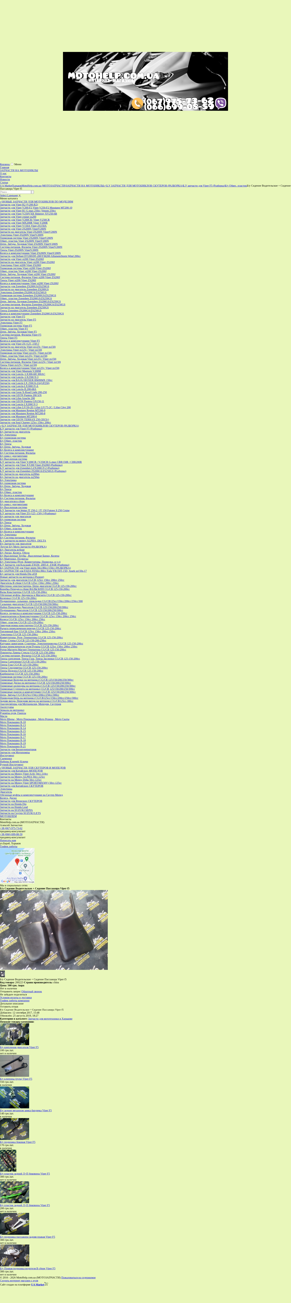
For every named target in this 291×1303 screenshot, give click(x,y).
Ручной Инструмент (11, 764)
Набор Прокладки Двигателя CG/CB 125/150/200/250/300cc (34, 607)
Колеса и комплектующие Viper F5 (20, 340)
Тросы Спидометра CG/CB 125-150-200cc (24, 667)
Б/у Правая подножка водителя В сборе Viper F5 (27, 1268)
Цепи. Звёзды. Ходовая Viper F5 (18, 331)
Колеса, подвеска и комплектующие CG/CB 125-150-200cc (33, 613)
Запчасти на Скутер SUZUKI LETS (20, 813)
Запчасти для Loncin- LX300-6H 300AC (22, 374)
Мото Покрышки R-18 (13, 740)
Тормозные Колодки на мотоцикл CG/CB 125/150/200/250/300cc (37, 679)
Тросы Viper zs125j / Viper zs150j (18, 365)
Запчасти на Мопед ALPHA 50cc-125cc (22, 776)
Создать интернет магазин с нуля (19, 1280)
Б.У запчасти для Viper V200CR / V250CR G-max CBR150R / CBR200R (41, 462)
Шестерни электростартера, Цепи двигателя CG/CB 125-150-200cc (38, 586)
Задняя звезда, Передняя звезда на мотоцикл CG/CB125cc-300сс (36, 701)
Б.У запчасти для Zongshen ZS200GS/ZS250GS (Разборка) (33, 471)
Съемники (6, 758)
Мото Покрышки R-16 (13, 734)
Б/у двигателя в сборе (12, 501)
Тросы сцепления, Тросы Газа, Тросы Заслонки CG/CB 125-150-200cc (40, 658)
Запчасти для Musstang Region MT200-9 (22, 410)
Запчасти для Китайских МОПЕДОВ (21, 770)
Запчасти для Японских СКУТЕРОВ (21, 801)
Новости (5, 179)
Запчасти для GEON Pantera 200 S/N (21, 395)
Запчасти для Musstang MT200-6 (18, 416)
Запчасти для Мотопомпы (15, 752)
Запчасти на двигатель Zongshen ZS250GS (24, 307)
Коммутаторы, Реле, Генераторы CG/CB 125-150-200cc (31, 637)
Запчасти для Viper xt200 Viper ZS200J (22, 259)
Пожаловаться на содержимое (78, 1277)
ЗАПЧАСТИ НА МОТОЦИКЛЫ (19, 170)
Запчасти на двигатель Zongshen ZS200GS (24, 289)
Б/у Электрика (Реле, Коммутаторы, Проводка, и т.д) (30, 561)
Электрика (6, 788)
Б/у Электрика (8, 434)
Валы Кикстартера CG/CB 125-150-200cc (23, 592)
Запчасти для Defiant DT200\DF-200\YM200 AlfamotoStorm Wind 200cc (40, 256)
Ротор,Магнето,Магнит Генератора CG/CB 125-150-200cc (33, 649)
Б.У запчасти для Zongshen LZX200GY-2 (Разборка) (29, 468)
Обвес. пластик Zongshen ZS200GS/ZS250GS (26, 298)
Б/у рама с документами (13, 456)
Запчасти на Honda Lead (14, 807)
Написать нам (8, 840)
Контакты (5, 176)
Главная (4, 167)
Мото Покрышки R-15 (13, 731)
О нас (3, 173)
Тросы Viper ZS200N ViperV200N (19, 250)
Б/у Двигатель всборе (12, 549)
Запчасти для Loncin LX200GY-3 (19, 404)
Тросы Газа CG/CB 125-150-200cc (19, 664)
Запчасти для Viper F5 (12, 316)
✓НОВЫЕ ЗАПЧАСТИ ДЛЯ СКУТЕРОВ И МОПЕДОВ (33, 767)
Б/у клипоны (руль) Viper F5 (16, 1078)
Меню (17, 164)
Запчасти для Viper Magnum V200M (20, 371)
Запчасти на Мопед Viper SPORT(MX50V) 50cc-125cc (31, 782)
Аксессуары (7, 707)
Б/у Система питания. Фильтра (17, 452)
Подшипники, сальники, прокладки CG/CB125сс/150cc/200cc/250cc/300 (41, 601)
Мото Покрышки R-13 (13, 725)
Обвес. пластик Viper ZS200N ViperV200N (24, 241)
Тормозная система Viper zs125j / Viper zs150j (26, 352)
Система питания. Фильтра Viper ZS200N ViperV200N (31, 247)
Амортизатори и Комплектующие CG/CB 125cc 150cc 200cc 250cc (38, 616)
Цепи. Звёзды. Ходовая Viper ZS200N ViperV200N (29, 244)
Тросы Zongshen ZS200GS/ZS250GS (20, 310)
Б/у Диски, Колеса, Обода (14, 552)
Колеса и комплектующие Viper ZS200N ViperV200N (30, 253)
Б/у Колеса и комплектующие (17, 449)
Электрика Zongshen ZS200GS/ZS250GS (23, 292)
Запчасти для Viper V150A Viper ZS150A (23, 225)
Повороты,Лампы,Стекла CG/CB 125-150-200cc (27, 652)
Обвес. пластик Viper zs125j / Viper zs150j (23, 355)
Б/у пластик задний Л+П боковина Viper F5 (25, 1173)
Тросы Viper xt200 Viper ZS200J (18, 280)
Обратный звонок (31, 991)
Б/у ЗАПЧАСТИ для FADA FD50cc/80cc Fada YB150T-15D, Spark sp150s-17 (43, 570)
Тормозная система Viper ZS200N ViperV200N (26, 237)
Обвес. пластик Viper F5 (14, 328)
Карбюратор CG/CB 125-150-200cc (20, 673)
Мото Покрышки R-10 (13, 722)
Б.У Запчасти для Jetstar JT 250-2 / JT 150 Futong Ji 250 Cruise (35, 510)
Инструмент (7, 755)
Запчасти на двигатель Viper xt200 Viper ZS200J (27, 262)
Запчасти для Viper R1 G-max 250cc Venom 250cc (28, 210)
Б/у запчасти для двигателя (15, 516)
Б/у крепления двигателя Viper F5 (19, 1047)
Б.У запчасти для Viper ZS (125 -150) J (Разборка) (28, 513)
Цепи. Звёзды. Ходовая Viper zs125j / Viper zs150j (28, 359)
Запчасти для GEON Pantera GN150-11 (22, 401)
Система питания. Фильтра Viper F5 (20, 334)
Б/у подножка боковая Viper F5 (17, 1142)
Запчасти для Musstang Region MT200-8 (22, 413)
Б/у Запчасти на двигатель (15, 431)
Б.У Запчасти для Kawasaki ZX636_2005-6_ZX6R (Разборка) (34, 564)
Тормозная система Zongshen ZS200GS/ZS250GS (28, 295)
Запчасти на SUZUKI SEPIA (16, 810)
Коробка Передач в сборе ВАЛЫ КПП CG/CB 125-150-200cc (35, 589)
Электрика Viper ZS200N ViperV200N (21, 234)
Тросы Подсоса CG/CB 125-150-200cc (21, 670)
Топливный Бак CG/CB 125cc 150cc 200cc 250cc (27, 631)
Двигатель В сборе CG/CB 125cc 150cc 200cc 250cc (29, 583)
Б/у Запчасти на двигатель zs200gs (19, 474)
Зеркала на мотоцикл (12, 710)
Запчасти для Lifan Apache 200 (17, 398)
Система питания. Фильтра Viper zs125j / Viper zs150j (30, 362)
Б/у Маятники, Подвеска (14, 558)
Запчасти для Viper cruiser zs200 (18, 216)
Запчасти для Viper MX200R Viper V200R (24, 222)
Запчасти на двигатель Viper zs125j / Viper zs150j (28, 346)
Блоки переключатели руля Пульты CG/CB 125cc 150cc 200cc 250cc (38, 646)
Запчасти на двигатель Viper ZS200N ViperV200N (28, 231)
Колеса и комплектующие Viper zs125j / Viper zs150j (29, 368)
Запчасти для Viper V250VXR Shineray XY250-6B (28, 213)
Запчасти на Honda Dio (13, 804)
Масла (3, 716)
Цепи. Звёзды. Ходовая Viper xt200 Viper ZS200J (27, 274)
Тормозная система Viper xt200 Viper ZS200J (25, 268)
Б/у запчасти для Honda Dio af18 (18, 573)
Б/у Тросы (5, 443)
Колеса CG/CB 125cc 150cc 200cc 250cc (22, 619)
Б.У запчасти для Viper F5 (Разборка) (21, 428)
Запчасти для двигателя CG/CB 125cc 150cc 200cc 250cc (32, 580)
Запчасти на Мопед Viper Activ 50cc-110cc (24, 773)
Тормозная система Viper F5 (16, 325)
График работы (8, 846)
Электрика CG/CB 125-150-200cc (19, 634)
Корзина (5, 164)
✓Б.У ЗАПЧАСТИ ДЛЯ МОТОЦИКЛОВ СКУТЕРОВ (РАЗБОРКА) (39, 425)
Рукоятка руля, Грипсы (13, 713)
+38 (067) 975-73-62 (11, 828)
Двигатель (6, 792)
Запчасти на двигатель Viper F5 (18, 319)
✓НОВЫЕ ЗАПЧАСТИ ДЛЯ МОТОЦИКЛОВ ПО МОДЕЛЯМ (36, 201)
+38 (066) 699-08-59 (11, 834)
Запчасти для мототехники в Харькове (50, 1018)
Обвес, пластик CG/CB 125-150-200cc (21, 622)
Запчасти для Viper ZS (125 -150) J (19, 343)
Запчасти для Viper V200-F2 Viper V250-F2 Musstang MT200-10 (36, 207)
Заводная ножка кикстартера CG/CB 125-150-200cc (29, 625)
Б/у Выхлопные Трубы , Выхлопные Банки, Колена (29, 555)
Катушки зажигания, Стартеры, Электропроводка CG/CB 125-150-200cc (41, 643)
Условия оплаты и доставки (16, 997)
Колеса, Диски (8, 798)
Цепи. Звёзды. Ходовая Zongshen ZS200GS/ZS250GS (30, 301)
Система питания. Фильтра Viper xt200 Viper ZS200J (30, 277)
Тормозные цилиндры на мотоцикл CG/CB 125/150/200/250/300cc (38, 685)
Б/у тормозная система (13, 437)
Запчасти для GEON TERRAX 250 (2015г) (24, 419)
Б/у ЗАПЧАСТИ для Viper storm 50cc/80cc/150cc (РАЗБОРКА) (35, 567)
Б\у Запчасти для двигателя (15, 543)
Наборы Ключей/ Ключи (14, 761)
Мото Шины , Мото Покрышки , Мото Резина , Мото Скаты (34, 719)
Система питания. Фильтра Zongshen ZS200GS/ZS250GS (32, 304)
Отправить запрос (10, 991)
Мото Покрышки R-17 (13, 737)
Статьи (4, 182)
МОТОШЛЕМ (8, 816)
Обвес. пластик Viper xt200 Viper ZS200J (23, 271)
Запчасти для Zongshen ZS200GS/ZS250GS (24, 286)
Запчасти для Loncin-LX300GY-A (19, 386)
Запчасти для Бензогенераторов (18, 749)
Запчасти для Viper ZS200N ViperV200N (23, 228)
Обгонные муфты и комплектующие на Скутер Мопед (31, 795)
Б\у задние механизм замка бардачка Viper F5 (26, 1110)
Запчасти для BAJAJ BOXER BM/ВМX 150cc (26, 380)
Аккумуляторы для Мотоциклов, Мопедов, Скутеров (30, 704)
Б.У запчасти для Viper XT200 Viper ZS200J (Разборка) (31, 465)
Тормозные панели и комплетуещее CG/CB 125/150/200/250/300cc (38, 691)
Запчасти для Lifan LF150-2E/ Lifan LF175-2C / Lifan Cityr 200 (35, 407)
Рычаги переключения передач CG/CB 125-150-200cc (30, 628)
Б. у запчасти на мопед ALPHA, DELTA (23, 540)
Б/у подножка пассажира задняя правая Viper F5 (27, 1236)
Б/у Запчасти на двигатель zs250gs (19, 477)
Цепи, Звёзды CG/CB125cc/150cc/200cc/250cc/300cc (29, 695)
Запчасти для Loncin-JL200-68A (18, 389)
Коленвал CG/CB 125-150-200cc (18, 598)
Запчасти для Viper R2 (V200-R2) (19, 204)
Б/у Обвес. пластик (11, 440)
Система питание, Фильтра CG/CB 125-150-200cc (28, 655)
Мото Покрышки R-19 (13, 743)
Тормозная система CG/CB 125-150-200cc (24, 676)
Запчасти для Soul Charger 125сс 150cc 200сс (25, 422)
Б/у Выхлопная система (13, 459)
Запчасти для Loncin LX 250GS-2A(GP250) (24, 383)
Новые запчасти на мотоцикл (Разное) (22, 577)
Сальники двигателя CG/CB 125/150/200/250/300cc (29, 604)
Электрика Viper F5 (11, 322)
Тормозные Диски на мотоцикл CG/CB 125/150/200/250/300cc (35, 682)
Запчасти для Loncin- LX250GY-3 (19, 377)
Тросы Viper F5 (8, 337)
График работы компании (14, 1000)
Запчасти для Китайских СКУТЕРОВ (21, 785)
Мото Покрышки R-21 (13, 746)
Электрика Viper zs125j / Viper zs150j (21, 349)
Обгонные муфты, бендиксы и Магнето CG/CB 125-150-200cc (36, 595)
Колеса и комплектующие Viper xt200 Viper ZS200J (29, 283)
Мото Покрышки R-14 (13, 728)
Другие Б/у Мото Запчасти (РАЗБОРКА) (23, 546)
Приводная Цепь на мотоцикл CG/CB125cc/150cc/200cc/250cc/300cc (39, 698)
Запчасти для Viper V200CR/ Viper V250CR (25, 219)
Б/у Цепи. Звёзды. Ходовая (15, 446)
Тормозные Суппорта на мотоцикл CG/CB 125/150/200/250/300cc (37, 688)
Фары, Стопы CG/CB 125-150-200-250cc (23, 640)
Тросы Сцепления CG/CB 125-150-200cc (23, 661)
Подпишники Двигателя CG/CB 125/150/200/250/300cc (31, 610)
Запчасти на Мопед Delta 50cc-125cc (21, 779)
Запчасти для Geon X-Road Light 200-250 (23, 392)
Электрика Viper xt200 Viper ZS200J (20, 265)
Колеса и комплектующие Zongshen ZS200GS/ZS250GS (32, 313)
